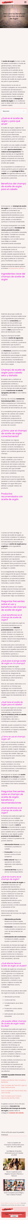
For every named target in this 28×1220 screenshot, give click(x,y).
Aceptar (14, 1216)
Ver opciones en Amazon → (17, 268)
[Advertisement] (14, 45)
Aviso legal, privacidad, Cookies (15, 1214)
